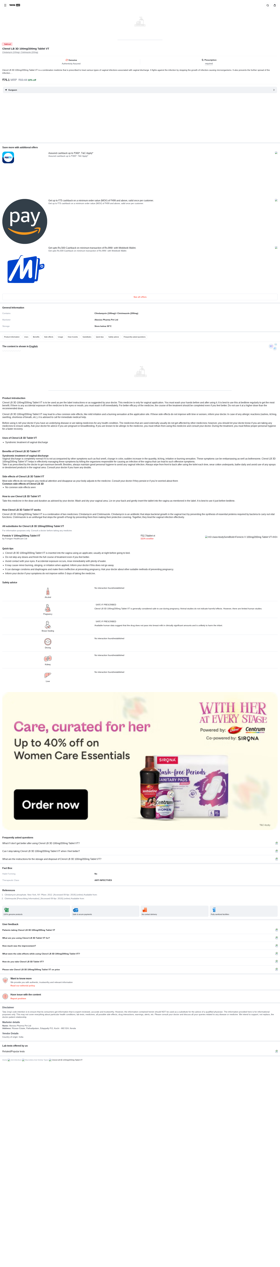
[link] (15, 5)
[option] (11, 337)
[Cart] (274, 5)
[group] (140, 19)
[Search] (267, 5)
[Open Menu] (5, 5)
